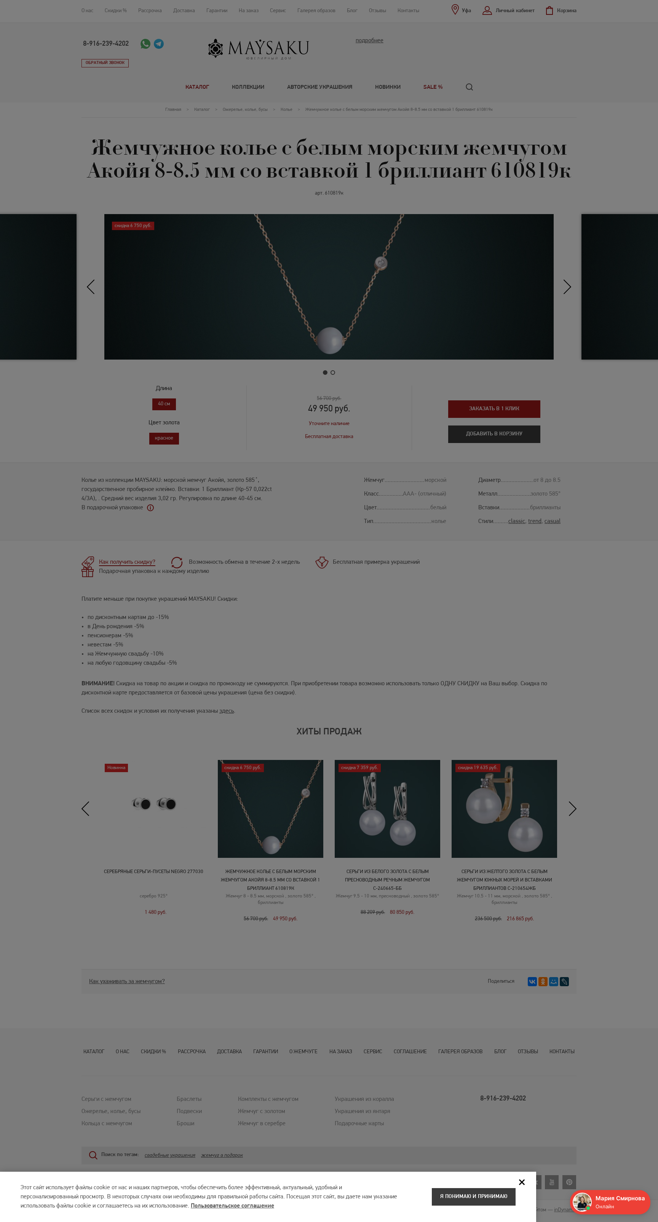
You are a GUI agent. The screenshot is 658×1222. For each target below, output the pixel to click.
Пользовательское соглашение (232, 1206)
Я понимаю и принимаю (473, 1197)
